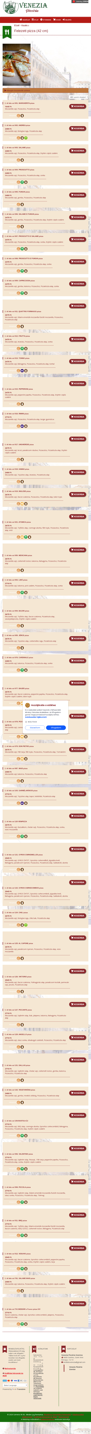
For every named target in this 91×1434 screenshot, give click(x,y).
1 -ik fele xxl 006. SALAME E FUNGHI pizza (22, 214)
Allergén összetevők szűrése (17, 90)
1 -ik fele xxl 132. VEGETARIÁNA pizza (20, 1090)
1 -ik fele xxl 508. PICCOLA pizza (18, 1187)
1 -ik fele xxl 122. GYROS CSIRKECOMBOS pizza (24, 888)
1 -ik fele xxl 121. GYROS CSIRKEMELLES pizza (24, 855)
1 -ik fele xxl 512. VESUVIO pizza (18, 1254)
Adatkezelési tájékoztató (36, 717)
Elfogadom (56, 727)
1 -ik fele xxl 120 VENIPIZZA (16, 821)
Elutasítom (35, 727)
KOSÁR (58, 20)
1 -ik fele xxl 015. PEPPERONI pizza (19, 389)
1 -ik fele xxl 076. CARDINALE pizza (19, 657)
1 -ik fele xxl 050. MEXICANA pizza (18, 555)
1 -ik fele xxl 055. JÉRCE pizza (17, 635)
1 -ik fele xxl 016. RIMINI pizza (17, 414)
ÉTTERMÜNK (47, 20)
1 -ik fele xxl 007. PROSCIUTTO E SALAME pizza (24, 236)
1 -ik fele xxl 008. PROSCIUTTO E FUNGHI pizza (24, 258)
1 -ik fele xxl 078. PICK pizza (16, 722)
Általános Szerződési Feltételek (57, 1414)
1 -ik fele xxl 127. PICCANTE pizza (18, 1010)
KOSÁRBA (78, 106)
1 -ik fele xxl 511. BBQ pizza (16, 1220)
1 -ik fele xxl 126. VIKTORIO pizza (18, 977)
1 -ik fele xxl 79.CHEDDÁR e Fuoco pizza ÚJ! (22, 1309)
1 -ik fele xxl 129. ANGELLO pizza (18, 1034)
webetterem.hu (47, 1419)
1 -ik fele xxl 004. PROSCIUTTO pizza (19, 170)
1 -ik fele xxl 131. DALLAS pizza (17, 1065)
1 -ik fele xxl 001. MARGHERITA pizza (19, 103)
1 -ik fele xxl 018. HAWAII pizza (17, 469)
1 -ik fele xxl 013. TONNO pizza (17, 358)
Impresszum (64, 1417)
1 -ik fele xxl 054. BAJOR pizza (17, 611)
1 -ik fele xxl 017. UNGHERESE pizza (19, 444)
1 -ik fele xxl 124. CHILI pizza (16, 912)
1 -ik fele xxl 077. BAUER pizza (17, 688)
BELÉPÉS (68, 20)
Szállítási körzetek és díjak (45, 1417)
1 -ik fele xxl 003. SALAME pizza (17, 148)
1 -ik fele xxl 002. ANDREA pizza (17, 125)
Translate (21, 1389)
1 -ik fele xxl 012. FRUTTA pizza (17, 336)
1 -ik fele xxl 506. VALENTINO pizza (19, 1154)
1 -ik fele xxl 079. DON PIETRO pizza (19, 746)
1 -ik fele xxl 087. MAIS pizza (16, 768)
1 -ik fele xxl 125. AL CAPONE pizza (19, 943)
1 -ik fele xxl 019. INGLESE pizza (18, 491)
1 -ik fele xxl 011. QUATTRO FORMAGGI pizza (23, 311)
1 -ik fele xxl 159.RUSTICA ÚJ (16, 1121)
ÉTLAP (36, 20)
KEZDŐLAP (26, 20)
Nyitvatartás (10, 1368)
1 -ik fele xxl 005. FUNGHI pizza (17, 192)
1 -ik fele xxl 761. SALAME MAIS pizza (20, 1278)
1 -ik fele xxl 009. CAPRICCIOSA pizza (20, 281)
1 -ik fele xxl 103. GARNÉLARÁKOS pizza (21, 790)
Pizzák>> (25, 25)
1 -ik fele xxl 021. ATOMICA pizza (18, 522)
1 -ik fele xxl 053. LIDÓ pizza (16, 580)
